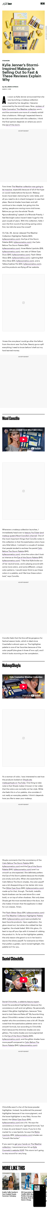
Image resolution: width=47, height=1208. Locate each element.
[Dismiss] (43, 1186)
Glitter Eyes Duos (13, 888)
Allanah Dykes (11, 86)
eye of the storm (13, 125)
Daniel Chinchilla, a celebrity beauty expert (20, 1002)
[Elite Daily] (7, 3)
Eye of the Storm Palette (27, 557)
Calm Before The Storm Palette (15, 863)
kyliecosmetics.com (10, 239)
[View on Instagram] (23, 302)
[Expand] (36, 1186)
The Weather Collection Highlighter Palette (24, 916)
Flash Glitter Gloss (14, 912)
